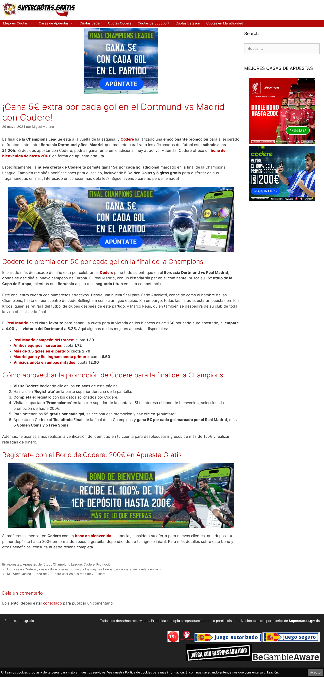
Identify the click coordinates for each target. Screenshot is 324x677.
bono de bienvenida (93, 536)
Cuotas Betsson (187, 23)
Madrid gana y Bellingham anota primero (51, 356)
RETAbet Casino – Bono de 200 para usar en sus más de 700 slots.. (57, 574)
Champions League (67, 564)
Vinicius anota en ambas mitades (44, 362)
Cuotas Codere (120, 23)
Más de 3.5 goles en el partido (41, 351)
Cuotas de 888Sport (153, 23)
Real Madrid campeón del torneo (43, 340)
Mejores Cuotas (15, 23)
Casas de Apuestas (54, 23)
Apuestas (14, 564)
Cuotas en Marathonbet (224, 23)
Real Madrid (17, 323)
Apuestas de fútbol (37, 564)
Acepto (315, 672)
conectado (52, 603)
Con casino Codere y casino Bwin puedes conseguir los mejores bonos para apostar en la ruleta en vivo (84, 569)
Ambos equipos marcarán (37, 345)
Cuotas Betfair (91, 23)
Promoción (104, 564)
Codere (127, 139)
